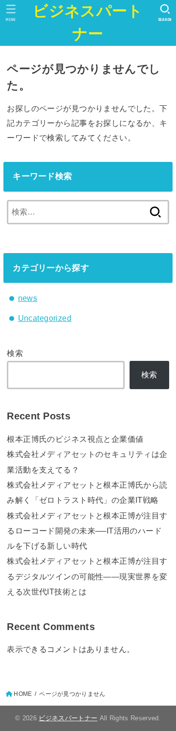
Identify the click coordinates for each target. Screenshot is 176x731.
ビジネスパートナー (88, 22)
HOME (23, 694)
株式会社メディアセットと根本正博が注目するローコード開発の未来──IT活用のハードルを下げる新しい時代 (87, 531)
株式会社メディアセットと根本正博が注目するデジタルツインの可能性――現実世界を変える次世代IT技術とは (87, 576)
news (28, 298)
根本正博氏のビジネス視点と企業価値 (75, 439)
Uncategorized (44, 318)
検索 (15, 353)
